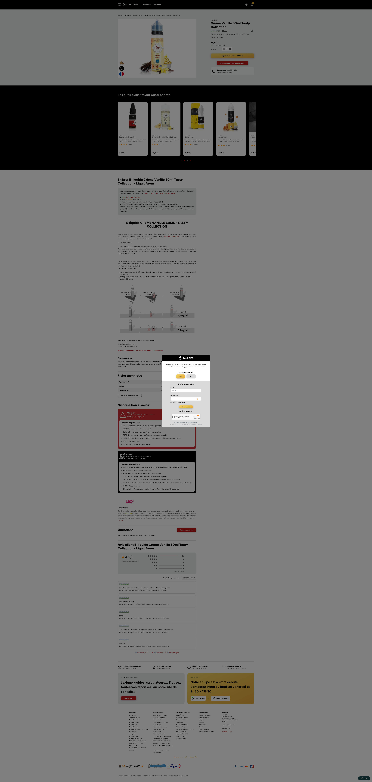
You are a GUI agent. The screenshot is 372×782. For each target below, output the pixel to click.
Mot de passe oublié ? (186, 411)
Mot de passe (174, 395)
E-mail (172, 387)
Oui (181, 376)
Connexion (186, 407)
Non (191, 376)
